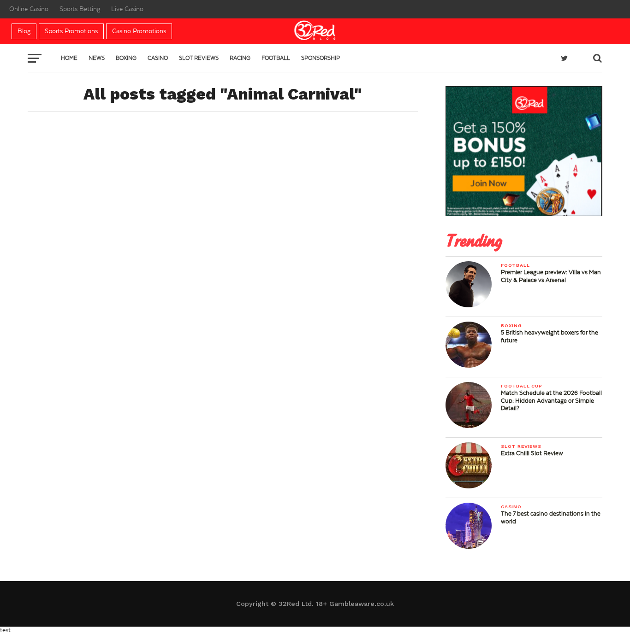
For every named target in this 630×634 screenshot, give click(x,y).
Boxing (126, 58)
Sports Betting (79, 9)
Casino (158, 58)
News (97, 58)
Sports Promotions (71, 31)
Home (69, 58)
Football (276, 58)
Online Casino (28, 9)
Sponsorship (320, 58)
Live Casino (127, 9)
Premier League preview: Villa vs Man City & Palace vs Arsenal (551, 276)
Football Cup (521, 386)
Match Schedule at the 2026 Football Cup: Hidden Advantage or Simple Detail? (551, 400)
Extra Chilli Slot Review (532, 453)
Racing (240, 58)
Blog (24, 31)
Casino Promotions (139, 31)
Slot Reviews (199, 58)
